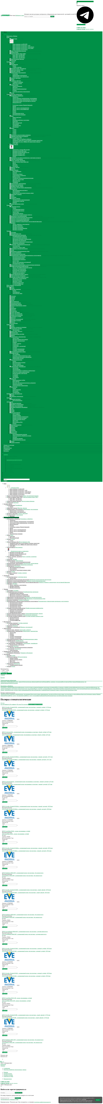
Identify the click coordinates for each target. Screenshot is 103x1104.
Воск (14, 687)
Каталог (6, 34)
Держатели (3, 694)
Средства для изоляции (28, 688)
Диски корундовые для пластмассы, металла (66, 694)
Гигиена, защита (11, 61)
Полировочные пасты (54, 695)
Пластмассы (32, 690)
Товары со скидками (9, 445)
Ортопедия (9, 205)
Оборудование (10, 324)
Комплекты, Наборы (12, 36)
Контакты (6, 450)
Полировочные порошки (66, 695)
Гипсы (17, 687)
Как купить (7, 446)
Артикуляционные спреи (70, 690)
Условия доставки (8, 1075)
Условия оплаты (8, 1073)
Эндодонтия (10, 401)
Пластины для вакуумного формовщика (18, 690)
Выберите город (20, 15)
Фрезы (7, 695)
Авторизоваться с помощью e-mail (9, 1099)
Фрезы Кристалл (81, 694)
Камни (43, 695)
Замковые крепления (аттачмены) (47, 687)
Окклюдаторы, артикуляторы (76, 688)
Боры (8, 37)
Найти (5, 481)
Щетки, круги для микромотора (17, 695)
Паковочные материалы (90, 688)
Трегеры (59, 688)
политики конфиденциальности (42, 1102)
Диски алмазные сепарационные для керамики (18, 694)
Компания (3, 1064)
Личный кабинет (81, 24)
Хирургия (9, 397)
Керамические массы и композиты (82, 687)
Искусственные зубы (61, 687)
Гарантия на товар (8, 1076)
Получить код (18, 1092)
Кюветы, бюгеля (52, 688)
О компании (7, 449)
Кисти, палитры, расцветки (41, 688)
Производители (8, 448)
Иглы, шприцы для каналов (14, 285)
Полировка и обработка (7, 687)
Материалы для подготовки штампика (28, 687)
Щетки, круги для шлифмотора (33, 695)
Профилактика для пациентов (14, 393)
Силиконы (52, 690)
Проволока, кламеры (40, 690)
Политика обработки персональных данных (15, 1069)
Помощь (3, 1065)
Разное (47, 690)
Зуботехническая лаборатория (14, 94)
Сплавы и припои (59, 690)
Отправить (17, 1098)
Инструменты (10, 286)
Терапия (9, 231)
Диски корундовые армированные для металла (42, 694)
